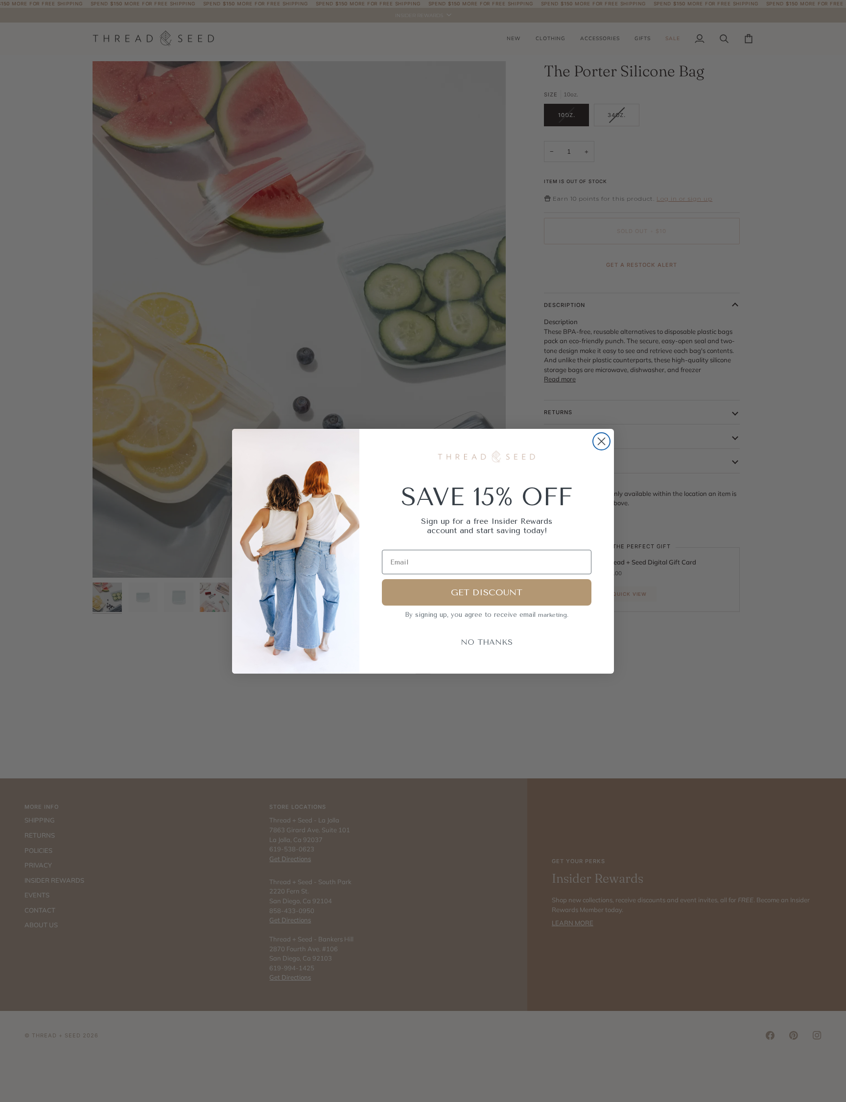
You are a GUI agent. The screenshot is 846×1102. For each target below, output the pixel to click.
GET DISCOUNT (486, 592)
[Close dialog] (601, 441)
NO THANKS (487, 642)
